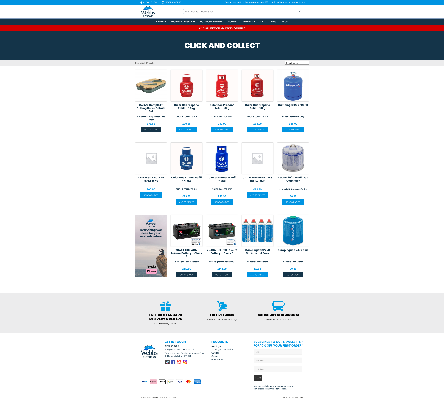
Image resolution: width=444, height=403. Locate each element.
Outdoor (215, 352)
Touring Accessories (222, 349)
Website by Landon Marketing (293, 397)
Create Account (172, 2)
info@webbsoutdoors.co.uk (179, 349)
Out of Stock (150, 129)
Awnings (216, 346)
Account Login (150, 2)
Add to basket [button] (186, 129)
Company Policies (165, 397)
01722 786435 (172, 346)
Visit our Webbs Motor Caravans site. (288, 2)
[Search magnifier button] (300, 11)
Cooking (215, 356)
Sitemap (174, 397)
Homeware (217, 359)
